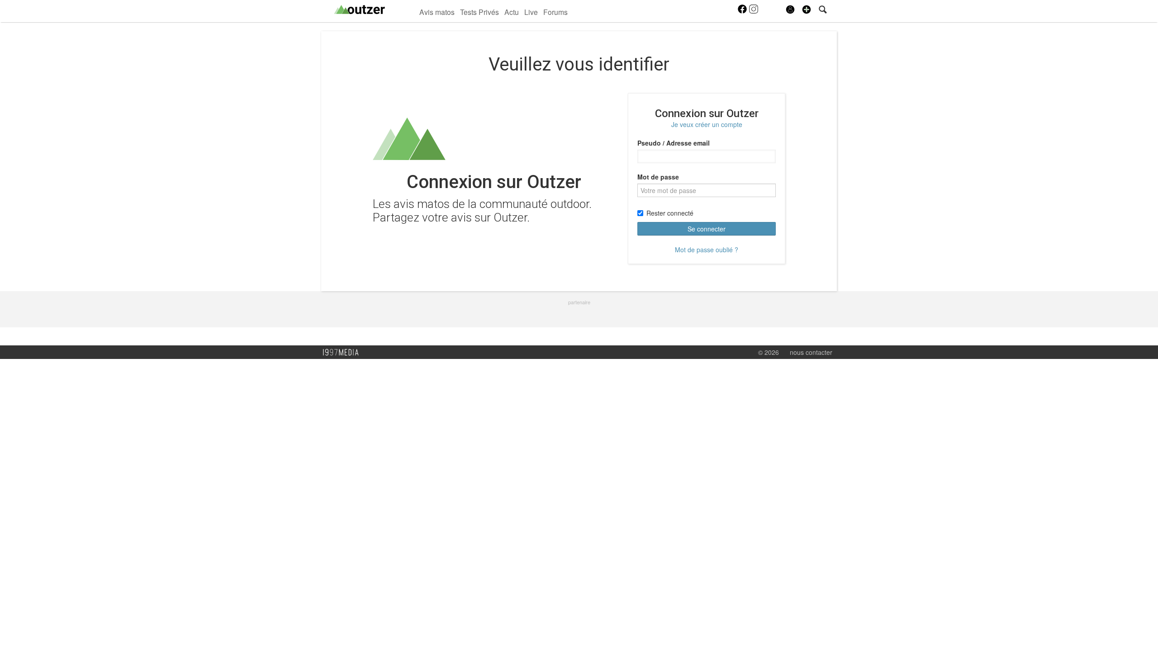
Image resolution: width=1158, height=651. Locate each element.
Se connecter (707, 228)
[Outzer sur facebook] (743, 11)
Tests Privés (479, 12)
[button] (807, 9)
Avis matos (437, 12)
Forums (555, 12)
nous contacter (811, 352)
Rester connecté (669, 212)
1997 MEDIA (343, 352)
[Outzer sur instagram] (754, 11)
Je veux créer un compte (706, 124)
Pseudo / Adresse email (673, 142)
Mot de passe (658, 176)
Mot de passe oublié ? (706, 249)
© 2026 (768, 352)
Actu (511, 12)
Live (531, 12)
